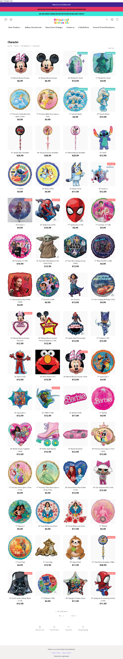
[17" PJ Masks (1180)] (47, 583)
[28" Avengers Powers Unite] (75, 583)
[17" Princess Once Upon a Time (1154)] (20, 472)
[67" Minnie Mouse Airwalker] (75, 138)
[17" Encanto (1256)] (47, 284)
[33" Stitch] (103, 138)
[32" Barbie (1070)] (75, 398)
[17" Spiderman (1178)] (75, 210)
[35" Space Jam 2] (20, 398)
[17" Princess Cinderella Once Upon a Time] (20, 99)
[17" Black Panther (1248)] (103, 246)
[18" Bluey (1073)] (47, 174)
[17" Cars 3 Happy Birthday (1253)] (103, 284)
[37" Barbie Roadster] (75, 434)
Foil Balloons (25, 46)
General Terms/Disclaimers (104, 27)
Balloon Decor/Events (33, 27)
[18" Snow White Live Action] (47, 511)
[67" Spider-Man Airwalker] (20, 138)
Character (36, 46)
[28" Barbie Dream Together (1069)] (20, 434)
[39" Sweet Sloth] (75, 547)
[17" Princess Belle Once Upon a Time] (47, 99)
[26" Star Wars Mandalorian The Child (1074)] (47, 246)
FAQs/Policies (83, 27)
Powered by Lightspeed (61, 656)
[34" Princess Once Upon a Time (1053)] (103, 434)
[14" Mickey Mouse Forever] (47, 63)
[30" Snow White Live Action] (75, 511)
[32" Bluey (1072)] (75, 174)
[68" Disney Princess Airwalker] (47, 138)
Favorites (68, 630)
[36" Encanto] (75, 284)
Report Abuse (66, 653)
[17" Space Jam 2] (103, 362)
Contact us (70, 27)
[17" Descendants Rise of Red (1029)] (20, 284)
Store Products (14, 27)
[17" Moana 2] (20, 511)
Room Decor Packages (54, 27)
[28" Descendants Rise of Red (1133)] (75, 472)
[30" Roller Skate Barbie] (47, 434)
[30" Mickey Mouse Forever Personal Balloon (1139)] (47, 323)
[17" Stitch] (20, 174)
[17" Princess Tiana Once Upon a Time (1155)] (47, 472)
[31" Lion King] (47, 547)
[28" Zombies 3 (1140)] (20, 246)
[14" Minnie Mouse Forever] (20, 63)
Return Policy (56, 653)
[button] (61, 21)
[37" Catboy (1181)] (103, 323)
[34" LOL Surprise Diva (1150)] (103, 472)
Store (17, 46)
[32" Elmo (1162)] (20, 362)
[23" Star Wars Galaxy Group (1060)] (75, 246)
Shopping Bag (83, 630)
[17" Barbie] (103, 398)
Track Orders (54, 630)
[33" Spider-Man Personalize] (75, 323)
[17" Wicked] (103, 511)
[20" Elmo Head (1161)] (47, 362)
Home (10, 46)
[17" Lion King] (20, 547)
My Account (40, 630)
